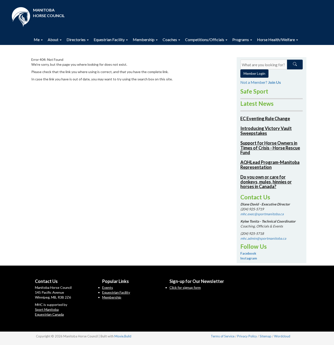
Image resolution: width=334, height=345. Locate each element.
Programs (241, 39)
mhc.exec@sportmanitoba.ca (262, 214)
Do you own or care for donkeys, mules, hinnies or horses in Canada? (266, 181)
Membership (144, 39)
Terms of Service (222, 336)
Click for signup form (185, 287)
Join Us (274, 82)
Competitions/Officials (205, 39)
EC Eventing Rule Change (265, 118)
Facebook (248, 253)
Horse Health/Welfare (276, 39)
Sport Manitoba (47, 309)
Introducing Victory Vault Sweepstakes (266, 131)
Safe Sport (254, 91)
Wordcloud (282, 336)
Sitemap (265, 336)
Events (107, 287)
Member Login (254, 73)
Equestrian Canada (49, 314)
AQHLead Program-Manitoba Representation (270, 165)
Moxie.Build (122, 336)
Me (37, 39)
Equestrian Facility (109, 39)
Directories (76, 39)
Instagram (248, 258)
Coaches (170, 39)
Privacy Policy (247, 336)
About (53, 39)
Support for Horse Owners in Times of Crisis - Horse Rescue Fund (270, 147)
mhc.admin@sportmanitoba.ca (263, 238)
